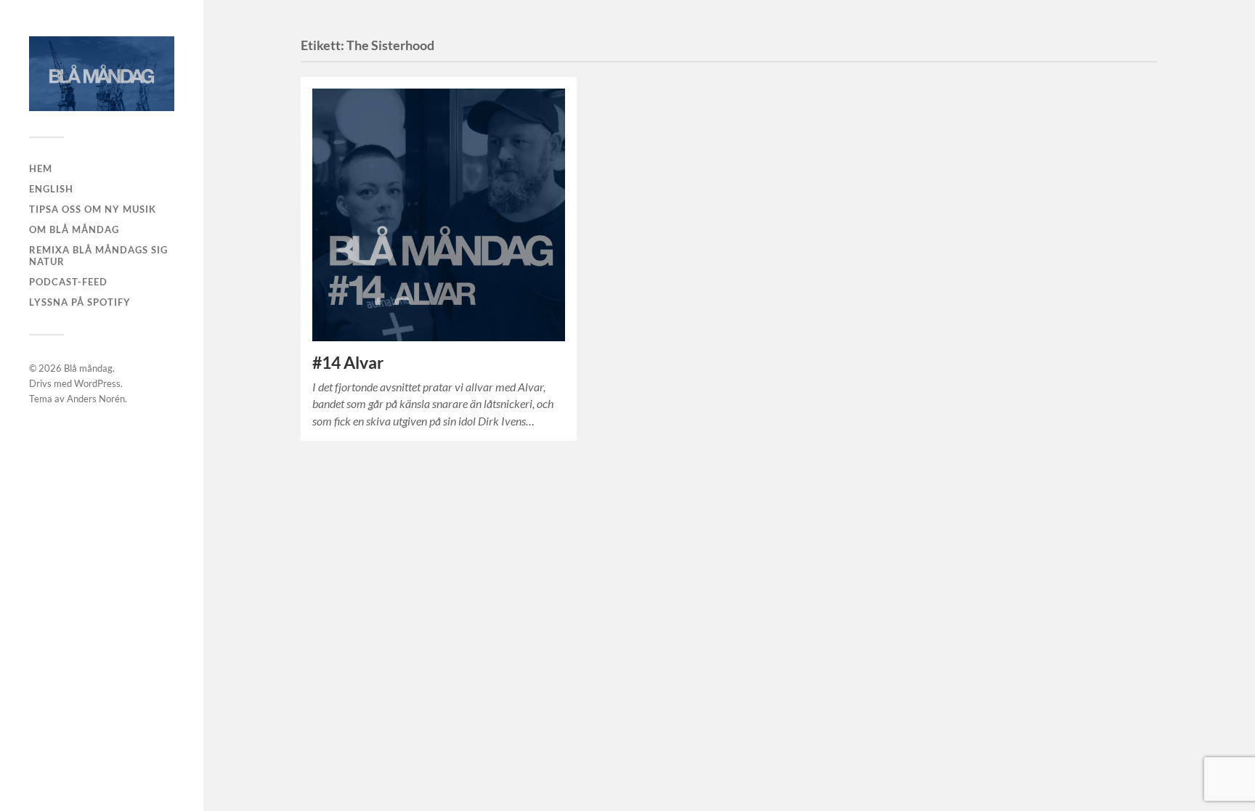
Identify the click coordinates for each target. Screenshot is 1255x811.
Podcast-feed (68, 282)
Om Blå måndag (74, 229)
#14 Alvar (347, 362)
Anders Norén (96, 398)
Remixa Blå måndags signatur (98, 255)
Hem (40, 168)
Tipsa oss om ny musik (92, 209)
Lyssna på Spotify (80, 302)
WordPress (97, 383)
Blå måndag (88, 368)
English (51, 189)
